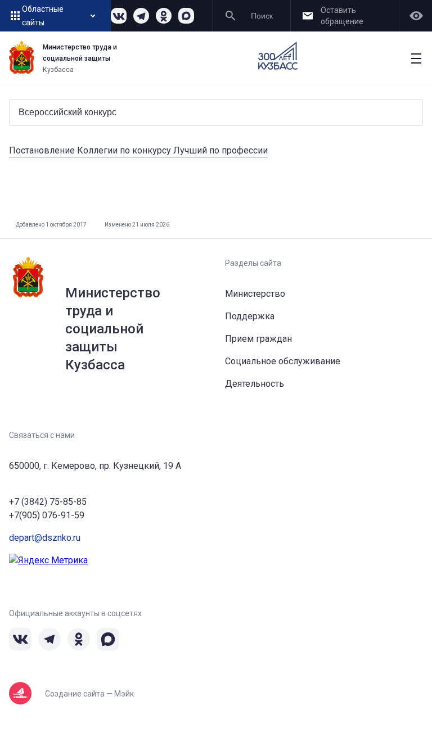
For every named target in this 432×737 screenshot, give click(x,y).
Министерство (255, 293)
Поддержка (249, 316)
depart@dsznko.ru (44, 537)
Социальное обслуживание (282, 361)
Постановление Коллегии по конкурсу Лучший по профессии (138, 150)
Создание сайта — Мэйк (89, 693)
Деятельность (254, 383)
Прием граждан (258, 338)
